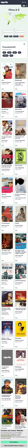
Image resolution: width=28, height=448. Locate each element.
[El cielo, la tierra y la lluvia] (20, 185)
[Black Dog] (7, 271)
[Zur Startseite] (10, 2)
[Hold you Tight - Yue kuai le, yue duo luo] (7, 299)
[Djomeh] (7, 185)
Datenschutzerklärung (6, 435)
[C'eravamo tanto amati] (7, 127)
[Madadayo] (20, 358)
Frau (19, 52)
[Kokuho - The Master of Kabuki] (7, 329)
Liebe (4, 52)
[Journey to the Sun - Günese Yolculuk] (20, 299)
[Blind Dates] (20, 100)
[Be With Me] (7, 100)
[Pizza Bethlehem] (7, 416)
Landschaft (5, 55)
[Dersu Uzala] (20, 156)
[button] (8, 21)
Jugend (14, 52)
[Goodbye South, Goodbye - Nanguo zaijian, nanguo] (20, 241)
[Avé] (7, 71)
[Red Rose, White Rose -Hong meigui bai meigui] (20, 416)
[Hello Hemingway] (20, 271)
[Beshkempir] (20, 71)
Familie (9, 52)
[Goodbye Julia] (7, 241)
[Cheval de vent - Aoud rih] (20, 127)
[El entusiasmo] (7, 214)
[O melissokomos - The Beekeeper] (7, 386)
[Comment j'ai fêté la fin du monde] (7, 156)
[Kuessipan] (20, 329)
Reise (11, 55)
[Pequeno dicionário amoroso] (20, 386)
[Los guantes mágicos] (7, 358)
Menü (24, 2)
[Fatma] (20, 214)
